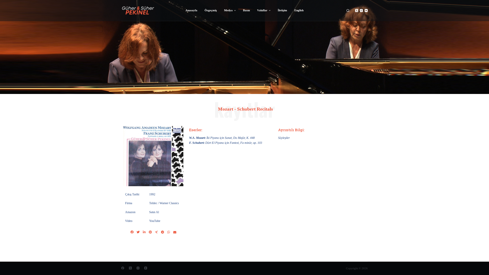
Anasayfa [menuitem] (191, 10)
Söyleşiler (284, 137)
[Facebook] (122, 268)
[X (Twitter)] (356, 10)
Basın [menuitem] (246, 10)
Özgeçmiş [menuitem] (211, 10)
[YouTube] (366, 10)
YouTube (154, 220)
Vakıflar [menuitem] (262, 10)
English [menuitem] (299, 10)
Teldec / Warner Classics (164, 203)
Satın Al (154, 212)
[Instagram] (361, 10)
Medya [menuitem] (228, 10)
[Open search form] (348, 10)
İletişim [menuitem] (282, 10)
